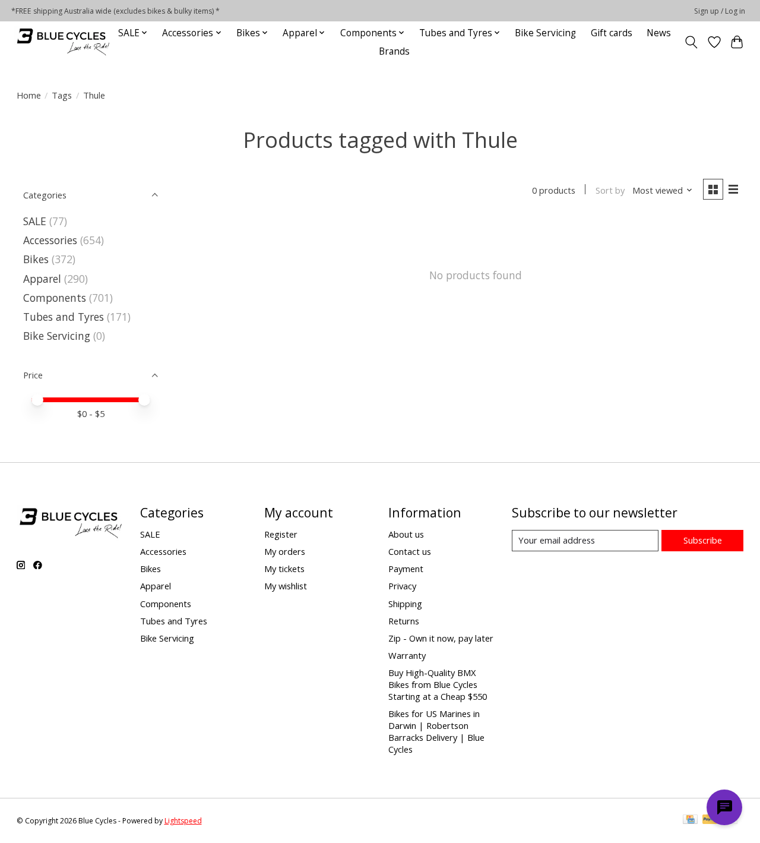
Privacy (402, 586)
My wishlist (285, 586)
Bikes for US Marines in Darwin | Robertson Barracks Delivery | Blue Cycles (436, 731)
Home (29, 95)
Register (280, 534)
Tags (62, 95)
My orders (284, 551)
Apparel (42, 278)
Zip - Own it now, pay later (440, 638)
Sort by (610, 190)
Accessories (50, 240)
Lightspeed (183, 821)
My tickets (284, 568)
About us (406, 534)
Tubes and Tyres (63, 317)
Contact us (409, 551)
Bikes (36, 259)
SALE (34, 221)
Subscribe (702, 540)
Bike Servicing (545, 33)
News (659, 33)
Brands (394, 51)
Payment (405, 568)
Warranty (407, 655)
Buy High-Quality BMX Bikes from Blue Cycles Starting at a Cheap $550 (437, 684)
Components (54, 298)
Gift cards (611, 33)
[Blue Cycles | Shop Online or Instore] (63, 42)
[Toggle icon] (690, 42)
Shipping (405, 604)
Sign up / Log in (719, 11)
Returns (403, 621)
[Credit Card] (690, 820)
